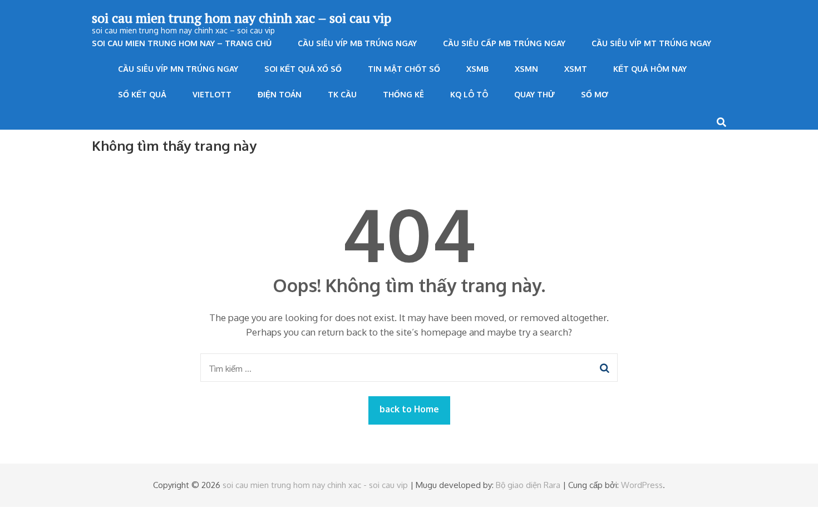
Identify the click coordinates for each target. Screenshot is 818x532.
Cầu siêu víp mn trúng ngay (178, 68)
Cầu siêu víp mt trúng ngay (651, 43)
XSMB (477, 68)
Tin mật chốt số (404, 68)
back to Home (409, 409)
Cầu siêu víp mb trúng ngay (357, 43)
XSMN (526, 68)
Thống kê (403, 94)
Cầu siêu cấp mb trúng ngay (504, 43)
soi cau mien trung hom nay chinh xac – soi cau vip (241, 18)
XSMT (575, 68)
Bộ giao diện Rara (528, 485)
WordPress (642, 485)
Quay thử (534, 94)
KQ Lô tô (469, 94)
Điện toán (280, 94)
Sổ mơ (594, 94)
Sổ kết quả (142, 94)
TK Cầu (342, 94)
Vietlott (212, 94)
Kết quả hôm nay (650, 68)
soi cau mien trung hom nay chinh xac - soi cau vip (315, 485)
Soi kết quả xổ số (303, 68)
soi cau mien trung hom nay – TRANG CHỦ (182, 43)
